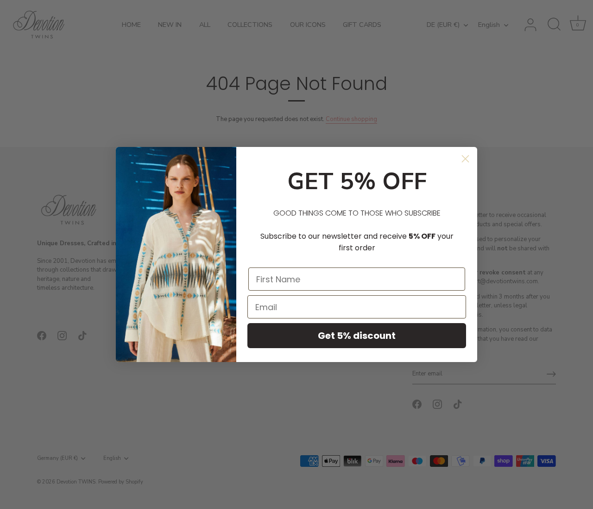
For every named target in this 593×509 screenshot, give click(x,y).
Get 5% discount (357, 335)
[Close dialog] (465, 159)
